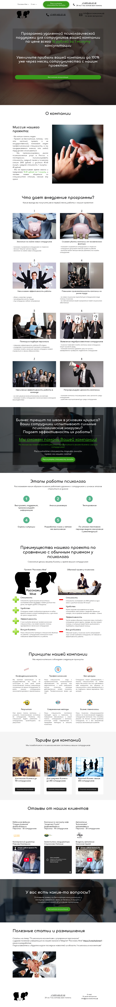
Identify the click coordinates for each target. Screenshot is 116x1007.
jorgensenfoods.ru (51, 826)
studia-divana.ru (20, 826)
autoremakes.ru (82, 826)
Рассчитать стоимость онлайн (56, 4)
